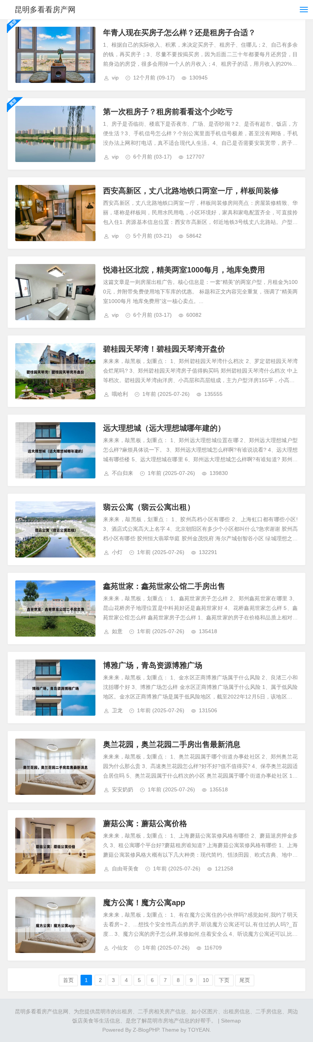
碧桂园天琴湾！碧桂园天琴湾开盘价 (164, 349)
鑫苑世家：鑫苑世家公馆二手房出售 (164, 586)
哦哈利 (120, 394)
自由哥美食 (125, 868)
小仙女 (120, 948)
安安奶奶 (122, 789)
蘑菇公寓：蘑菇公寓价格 (145, 823)
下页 (224, 980)
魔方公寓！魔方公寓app (144, 902)
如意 (117, 631)
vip (115, 78)
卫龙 (117, 710)
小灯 (117, 552)
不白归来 (122, 473)
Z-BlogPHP (146, 1030)
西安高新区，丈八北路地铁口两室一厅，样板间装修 (191, 190)
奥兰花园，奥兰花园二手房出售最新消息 (171, 744)
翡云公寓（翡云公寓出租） (149, 507)
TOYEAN (199, 1030)
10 (206, 980)
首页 (68, 980)
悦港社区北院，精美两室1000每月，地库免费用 (184, 270)
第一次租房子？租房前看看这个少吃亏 (168, 111)
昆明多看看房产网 (45, 9)
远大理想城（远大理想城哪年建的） (164, 428)
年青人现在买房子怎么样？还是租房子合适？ (179, 32)
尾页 (244, 980)
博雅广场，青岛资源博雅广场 (152, 665)
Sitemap (231, 1021)
